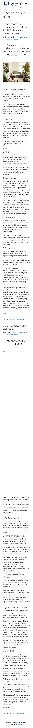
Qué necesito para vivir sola (14, 327)
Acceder (20, 724)
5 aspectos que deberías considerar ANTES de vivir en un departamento (16, 28)
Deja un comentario (12, 39)
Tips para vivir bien (18, 319)
